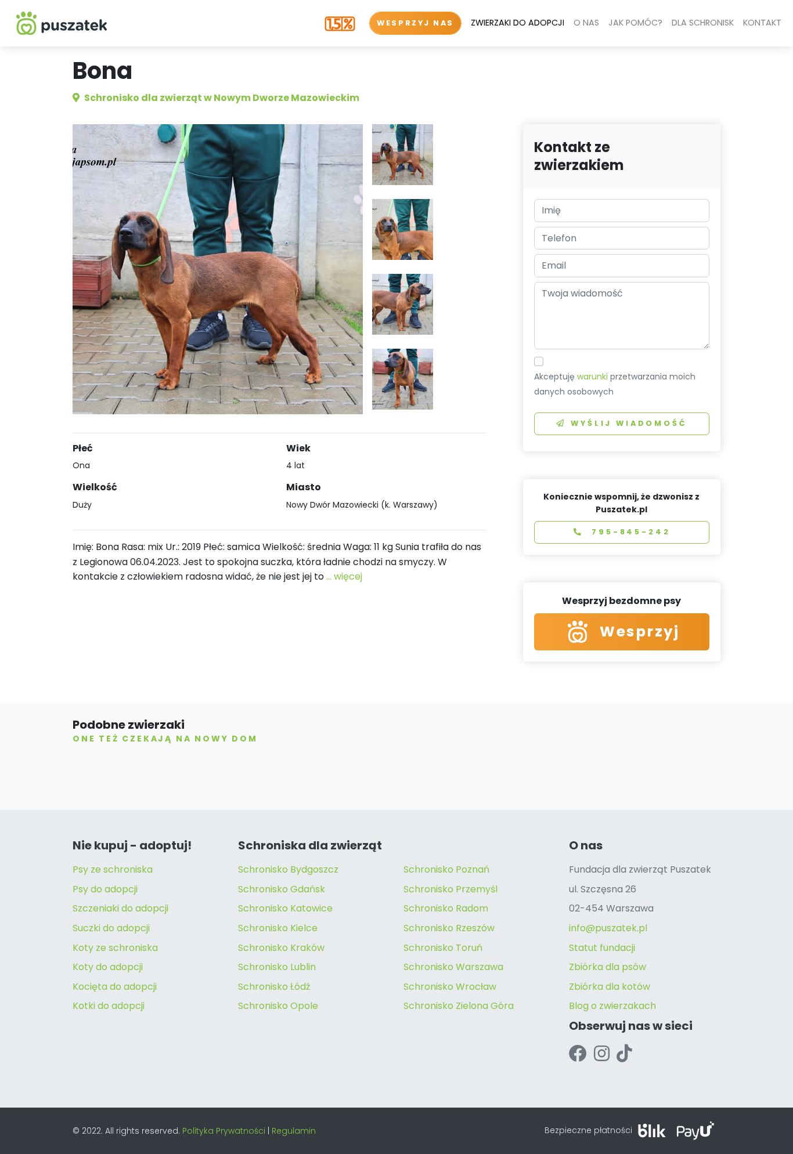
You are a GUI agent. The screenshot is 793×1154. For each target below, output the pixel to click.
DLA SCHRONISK (703, 22)
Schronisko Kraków (281, 947)
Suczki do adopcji (111, 928)
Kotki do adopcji (109, 1005)
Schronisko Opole (278, 1005)
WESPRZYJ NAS (415, 23)
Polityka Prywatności (223, 1131)
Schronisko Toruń (442, 947)
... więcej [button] (344, 576)
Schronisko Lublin (277, 967)
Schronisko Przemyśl (450, 889)
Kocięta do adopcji (115, 986)
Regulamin (294, 1131)
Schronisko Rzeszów (449, 928)
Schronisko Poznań (446, 869)
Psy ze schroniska (113, 869)
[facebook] (578, 1053)
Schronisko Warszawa (453, 967)
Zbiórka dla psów (607, 967)
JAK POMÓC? (635, 22)
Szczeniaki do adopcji (120, 908)
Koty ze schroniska (115, 947)
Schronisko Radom (445, 908)
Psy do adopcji (105, 889)
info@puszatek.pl (608, 928)
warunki (592, 376)
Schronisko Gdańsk (281, 889)
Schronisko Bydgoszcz (288, 869)
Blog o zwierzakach (612, 1005)
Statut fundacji (602, 947)
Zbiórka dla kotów (609, 986)
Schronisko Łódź (274, 986)
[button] (402, 154)
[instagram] (602, 1053)
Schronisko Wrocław (449, 986)
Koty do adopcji (108, 967)
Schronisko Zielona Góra (458, 1005)
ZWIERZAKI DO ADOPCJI (517, 22)
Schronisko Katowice (285, 908)
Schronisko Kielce (278, 928)
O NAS (586, 22)
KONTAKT (762, 22)
